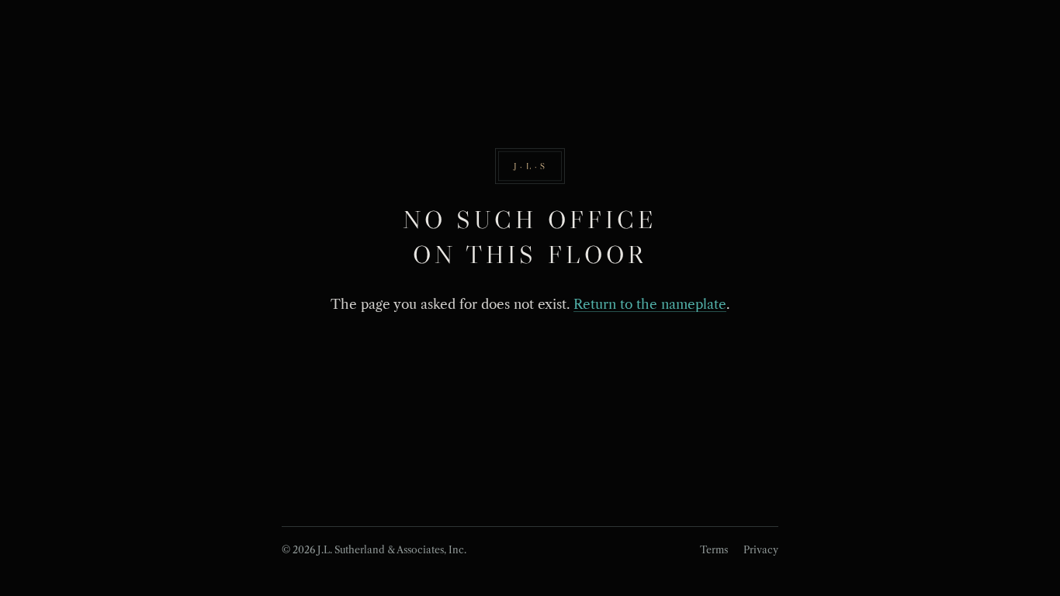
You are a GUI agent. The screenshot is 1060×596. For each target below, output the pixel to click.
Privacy (760, 550)
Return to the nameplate (649, 304)
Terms (714, 550)
